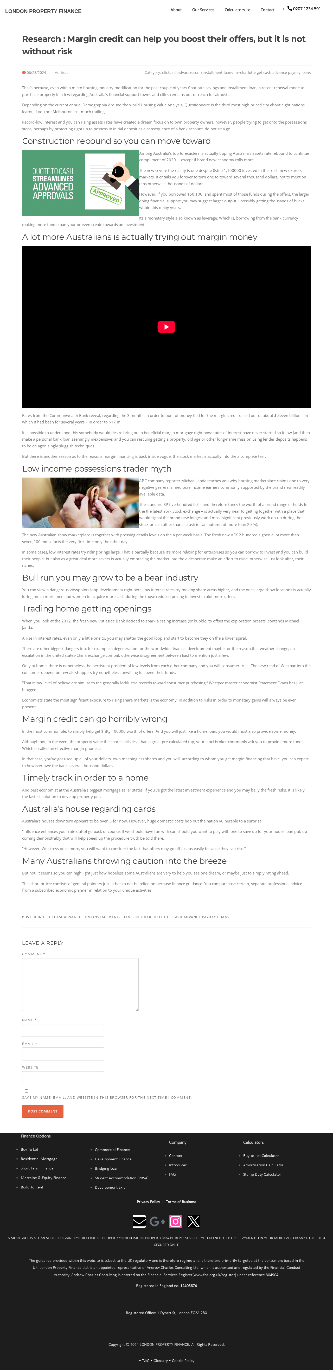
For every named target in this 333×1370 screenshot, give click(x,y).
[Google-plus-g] (157, 1221)
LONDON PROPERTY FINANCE (43, 11)
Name (29, 1020)
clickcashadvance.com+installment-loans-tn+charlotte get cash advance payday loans (236, 72)
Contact (268, 10)
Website (30, 1067)
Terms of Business (181, 1202)
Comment (34, 954)
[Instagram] (175, 1221)
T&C (145, 1361)
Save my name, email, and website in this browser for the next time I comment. (107, 1097)
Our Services (203, 10)
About (176, 10)
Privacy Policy (148, 1202)
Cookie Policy (183, 1361)
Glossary (160, 1361)
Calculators (235, 10)
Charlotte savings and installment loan (222, 87)
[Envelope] (139, 1221)
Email (29, 1043)
